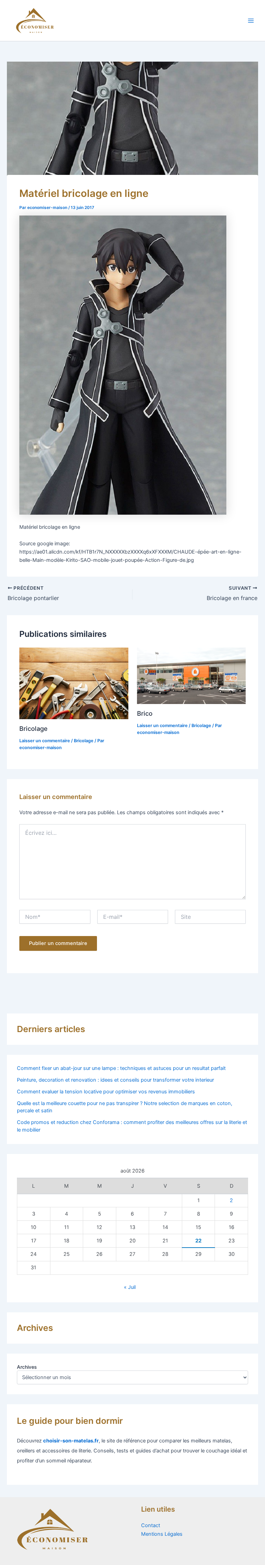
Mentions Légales (162, 1534)
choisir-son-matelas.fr (71, 1441)
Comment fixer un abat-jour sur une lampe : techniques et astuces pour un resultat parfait (121, 1068)
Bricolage (33, 728)
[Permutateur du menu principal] (251, 20)
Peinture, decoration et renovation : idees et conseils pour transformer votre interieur (115, 1080)
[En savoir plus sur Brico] (191, 675)
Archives (27, 1367)
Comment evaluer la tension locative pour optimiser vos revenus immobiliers (106, 1092)
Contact (150, 1525)
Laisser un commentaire (44, 740)
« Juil (130, 1287)
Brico (145, 713)
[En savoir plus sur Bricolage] (73, 683)
